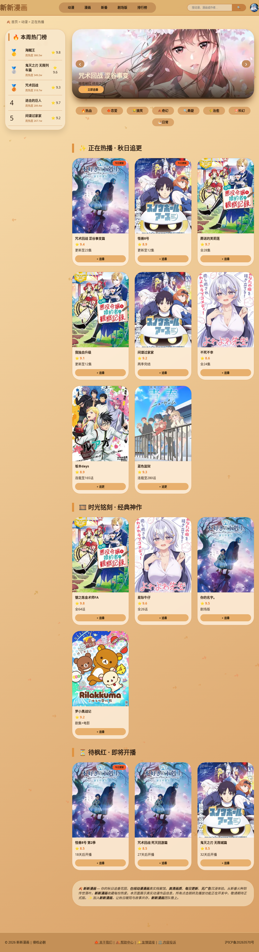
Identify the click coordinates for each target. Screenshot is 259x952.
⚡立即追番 (91, 89)
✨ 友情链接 (146, 942)
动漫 (71, 7)
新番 (104, 7)
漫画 (87, 7)
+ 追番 (100, 259)
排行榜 (142, 7)
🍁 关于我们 (103, 942)
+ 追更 (100, 486)
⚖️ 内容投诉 (167, 942)
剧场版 (122, 7)
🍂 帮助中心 (125, 942)
